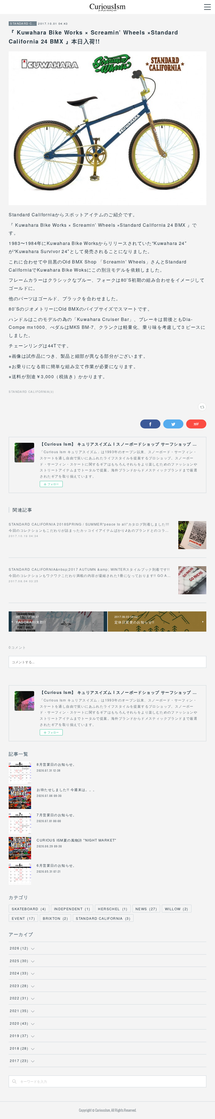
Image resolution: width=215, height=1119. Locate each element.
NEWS (146, 908)
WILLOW (176, 908)
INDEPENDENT (72, 908)
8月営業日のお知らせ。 (56, 764)
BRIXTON (55, 918)
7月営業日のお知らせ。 (56, 814)
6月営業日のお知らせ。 (56, 865)
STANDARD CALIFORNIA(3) (31, 392)
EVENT (23, 918)
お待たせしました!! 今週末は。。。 (67, 789)
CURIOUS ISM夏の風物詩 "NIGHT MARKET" (76, 840)
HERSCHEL (112, 908)
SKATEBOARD (29, 908)
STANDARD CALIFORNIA (22, 24)
